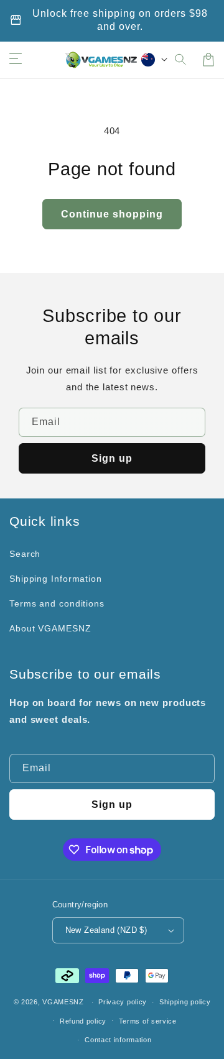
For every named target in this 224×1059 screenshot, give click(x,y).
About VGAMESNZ (50, 628)
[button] (181, 59)
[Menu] (15, 59)
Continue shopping (112, 214)
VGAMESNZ (63, 1002)
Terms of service (148, 1021)
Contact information (118, 1039)
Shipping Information (55, 579)
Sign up (112, 458)
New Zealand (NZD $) (106, 930)
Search (24, 554)
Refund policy (83, 1021)
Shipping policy (185, 1002)
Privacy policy (122, 1002)
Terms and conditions (57, 603)
